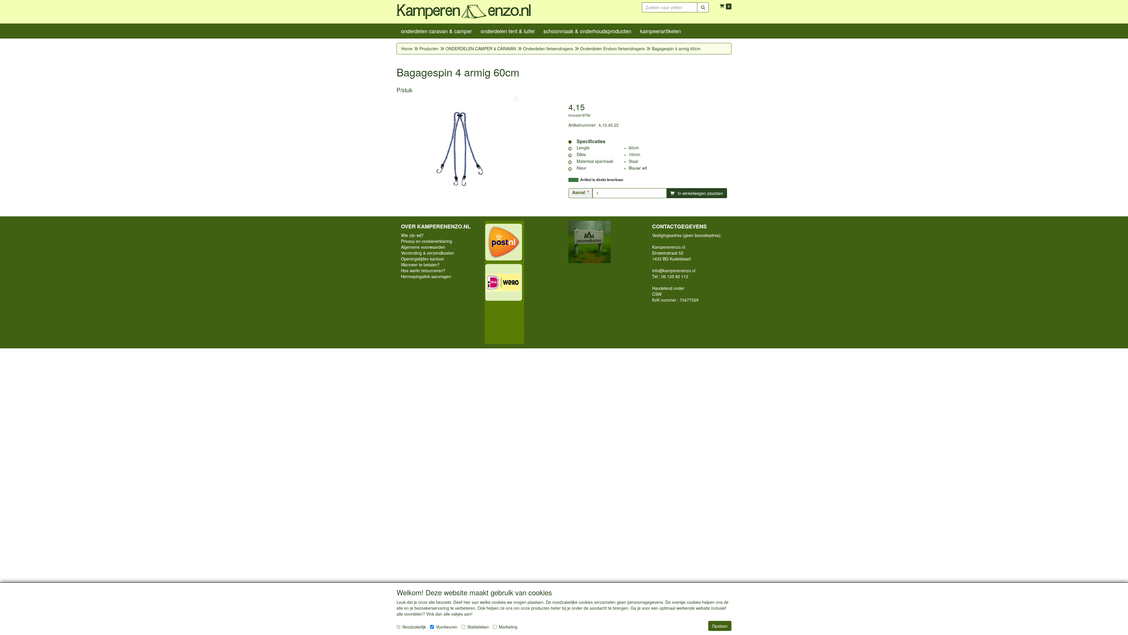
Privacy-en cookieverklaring (426, 241)
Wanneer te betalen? (420, 265)
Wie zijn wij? (412, 235)
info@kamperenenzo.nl (673, 270)
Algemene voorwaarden (423, 247)
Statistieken (478, 627)
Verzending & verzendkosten (427, 253)
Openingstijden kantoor (422, 259)
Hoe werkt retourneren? (423, 270)
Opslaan (720, 626)
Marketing (508, 627)
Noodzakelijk (414, 627)
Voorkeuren (446, 627)
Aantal (578, 192)
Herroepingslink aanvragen (426, 276)
